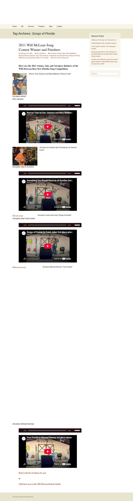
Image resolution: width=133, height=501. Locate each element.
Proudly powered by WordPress (22, 497)
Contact (59, 26)
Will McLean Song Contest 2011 (29, 58)
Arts (37, 53)
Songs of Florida (74, 55)
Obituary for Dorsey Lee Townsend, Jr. (104, 40)
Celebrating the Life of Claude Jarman (103, 43)
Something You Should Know (58, 55)
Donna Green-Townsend (60, 58)
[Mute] (73, 106)
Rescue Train (34, 55)
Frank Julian (61, 53)
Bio (22, 26)
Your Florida (45, 58)
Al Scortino (52, 53)
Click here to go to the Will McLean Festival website (40, 484)
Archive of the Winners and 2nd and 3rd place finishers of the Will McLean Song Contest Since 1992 (104, 62)
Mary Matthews (71, 53)
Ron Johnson (44, 55)
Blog (50, 26)
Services (31, 26)
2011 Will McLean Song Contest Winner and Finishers (39, 47)
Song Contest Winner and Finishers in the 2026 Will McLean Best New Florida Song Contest (104, 54)
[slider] (77, 105)
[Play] (21, 106)
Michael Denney (24, 55)
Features (42, 26)
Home (14, 26)
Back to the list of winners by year (32, 473)
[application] (50, 106)
